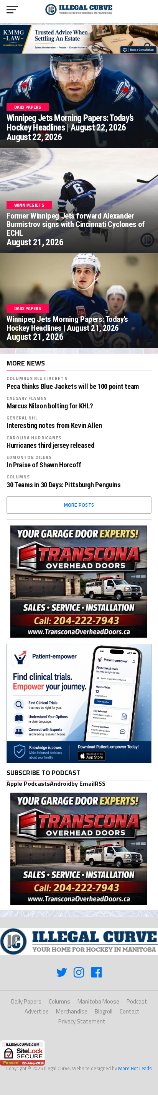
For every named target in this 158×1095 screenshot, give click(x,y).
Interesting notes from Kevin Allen (54, 425)
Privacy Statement (81, 1021)
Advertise (37, 1011)
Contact (130, 1011)
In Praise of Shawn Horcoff (44, 465)
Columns (18, 476)
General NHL (22, 418)
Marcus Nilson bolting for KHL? (50, 406)
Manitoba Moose (98, 1001)
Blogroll (103, 1011)
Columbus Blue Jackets (37, 378)
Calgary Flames (27, 398)
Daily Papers (26, 1001)
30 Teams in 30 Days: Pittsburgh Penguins (63, 485)
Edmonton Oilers (29, 457)
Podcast (137, 1001)
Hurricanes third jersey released (50, 445)
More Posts (79, 505)
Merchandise (71, 1011)
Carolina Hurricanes (34, 437)
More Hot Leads (135, 1068)
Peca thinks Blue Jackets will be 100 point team (73, 386)
